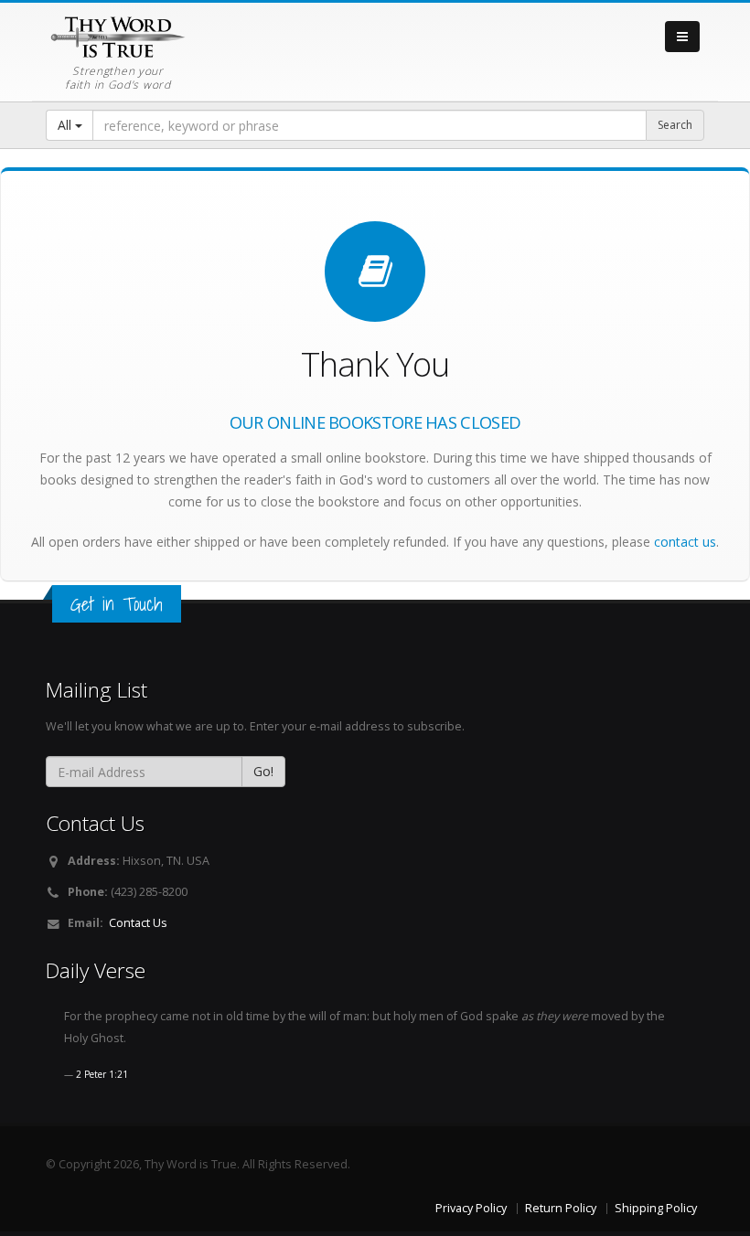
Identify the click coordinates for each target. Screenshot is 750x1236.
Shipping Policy (656, 1208)
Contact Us (138, 923)
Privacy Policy (471, 1208)
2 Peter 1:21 (102, 1074)
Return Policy (560, 1208)
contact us (685, 541)
